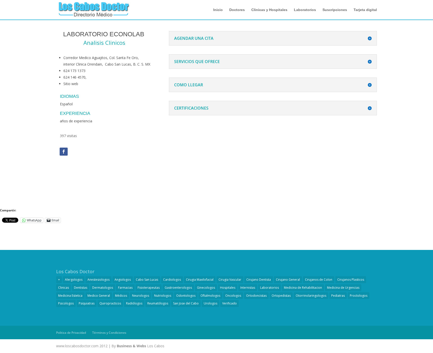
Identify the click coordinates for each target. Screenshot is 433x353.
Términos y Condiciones (109, 332)
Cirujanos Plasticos (350, 279)
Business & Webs (131, 345)
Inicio (218, 10)
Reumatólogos (157, 303)
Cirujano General (288, 279)
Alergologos (73, 279)
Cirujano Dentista (258, 279)
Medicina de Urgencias (343, 287)
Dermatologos (102, 287)
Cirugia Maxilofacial (199, 279)
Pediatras (338, 295)
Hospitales (227, 287)
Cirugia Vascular (230, 279)
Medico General (98, 295)
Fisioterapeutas (149, 287)
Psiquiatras (86, 303)
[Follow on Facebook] (64, 152)
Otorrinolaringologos (311, 295)
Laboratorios (305, 10)
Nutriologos (162, 295)
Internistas (247, 287)
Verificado (229, 303)
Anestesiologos (98, 279)
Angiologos (123, 279)
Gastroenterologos (178, 287)
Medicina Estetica (70, 295)
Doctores (237, 10)
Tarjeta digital (365, 10)
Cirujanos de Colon (318, 279)
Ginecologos (206, 287)
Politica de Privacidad (71, 332)
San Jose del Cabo (186, 303)
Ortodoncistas (256, 295)
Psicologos (66, 303)
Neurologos (140, 295)
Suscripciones (334, 10)
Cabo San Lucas (147, 279)
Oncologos (233, 295)
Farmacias (125, 287)
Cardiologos (172, 279)
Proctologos (358, 295)
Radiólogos (134, 303)
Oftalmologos (210, 295)
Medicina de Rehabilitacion (303, 287)
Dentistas (80, 287)
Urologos (210, 303)
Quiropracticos (110, 303)
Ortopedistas (281, 295)
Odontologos (185, 295)
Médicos (121, 295)
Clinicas (63, 287)
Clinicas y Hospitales (269, 10)
